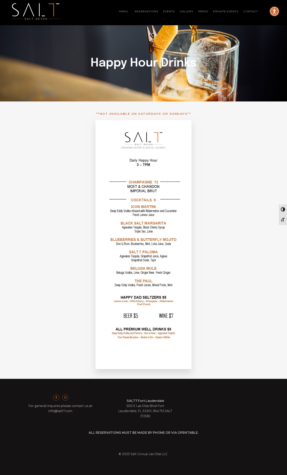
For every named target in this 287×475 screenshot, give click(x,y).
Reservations (146, 11)
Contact (250, 11)
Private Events (225, 11)
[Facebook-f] (56, 397)
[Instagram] (65, 397)
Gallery (186, 11)
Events (169, 11)
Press (203, 11)
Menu (123, 11)
